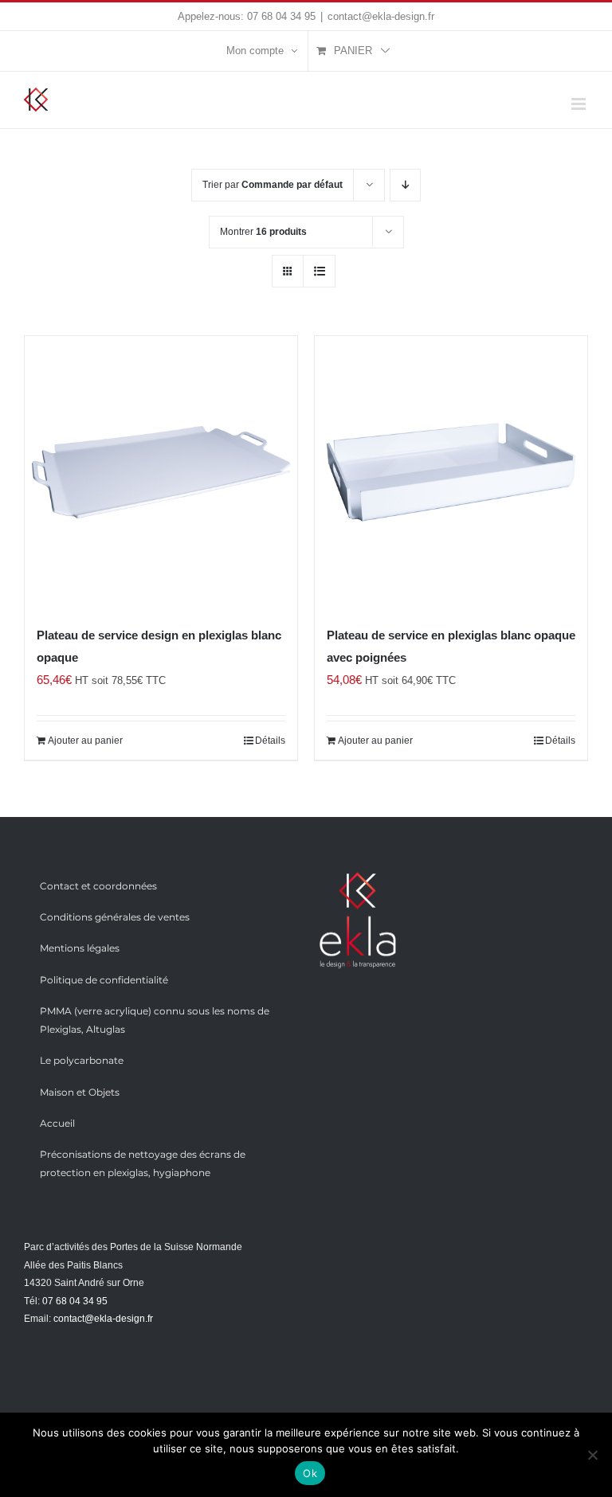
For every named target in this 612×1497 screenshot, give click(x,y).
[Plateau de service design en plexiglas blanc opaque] (161, 472)
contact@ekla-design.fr (381, 16)
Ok (310, 1473)
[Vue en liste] (319, 271)
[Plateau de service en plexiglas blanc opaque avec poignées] (451, 472)
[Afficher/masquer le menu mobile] (579, 104)
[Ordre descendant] (405, 185)
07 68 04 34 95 (281, 16)
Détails (270, 740)
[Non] (592, 1455)
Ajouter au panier (85, 740)
